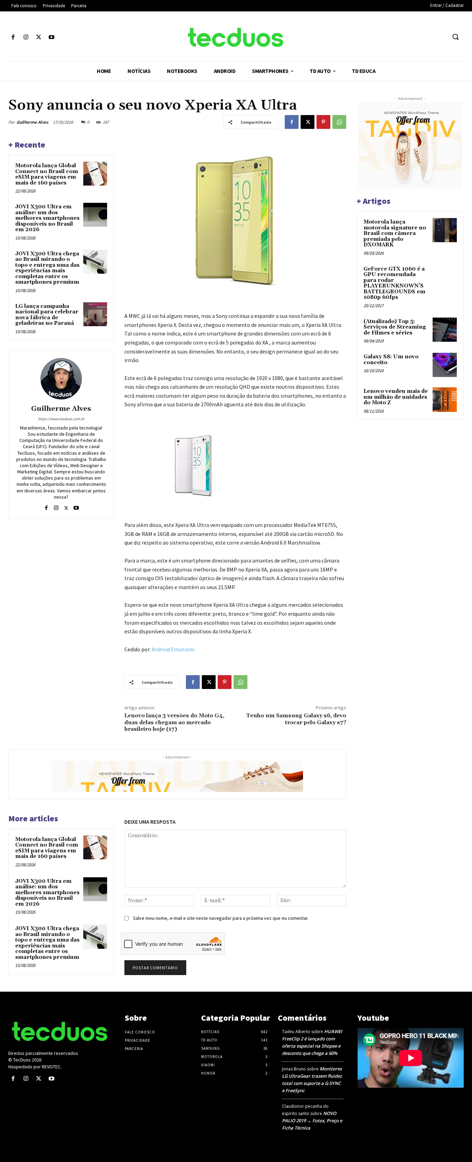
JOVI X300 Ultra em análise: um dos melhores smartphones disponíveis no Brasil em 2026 (47, 218)
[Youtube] (51, 37)
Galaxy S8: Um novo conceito (391, 359)
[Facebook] (13, 37)
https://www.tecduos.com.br (61, 418)
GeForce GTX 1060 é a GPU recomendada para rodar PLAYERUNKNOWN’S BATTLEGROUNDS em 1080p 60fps (394, 283)
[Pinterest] (323, 122)
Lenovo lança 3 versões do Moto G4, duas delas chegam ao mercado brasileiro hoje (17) (174, 722)
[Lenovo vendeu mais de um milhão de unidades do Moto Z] (445, 399)
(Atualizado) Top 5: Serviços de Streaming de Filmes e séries (395, 327)
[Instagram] (25, 37)
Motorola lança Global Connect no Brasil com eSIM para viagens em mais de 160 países (46, 174)
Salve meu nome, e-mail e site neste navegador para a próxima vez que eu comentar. (221, 918)
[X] (38, 37)
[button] (455, 36)
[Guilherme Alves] (61, 378)
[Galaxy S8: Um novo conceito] (445, 365)
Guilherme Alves (32, 122)
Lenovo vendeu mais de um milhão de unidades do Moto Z (396, 397)
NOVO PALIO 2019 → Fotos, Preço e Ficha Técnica (312, 1120)
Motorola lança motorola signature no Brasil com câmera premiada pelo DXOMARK (395, 233)
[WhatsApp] (339, 122)
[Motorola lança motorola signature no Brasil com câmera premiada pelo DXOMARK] (445, 230)
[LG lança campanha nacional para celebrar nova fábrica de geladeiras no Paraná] (95, 314)
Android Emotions (173, 649)
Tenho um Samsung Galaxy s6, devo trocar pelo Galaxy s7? (296, 719)
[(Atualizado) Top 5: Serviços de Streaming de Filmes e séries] (445, 330)
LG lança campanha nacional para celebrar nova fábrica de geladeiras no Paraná (46, 315)
